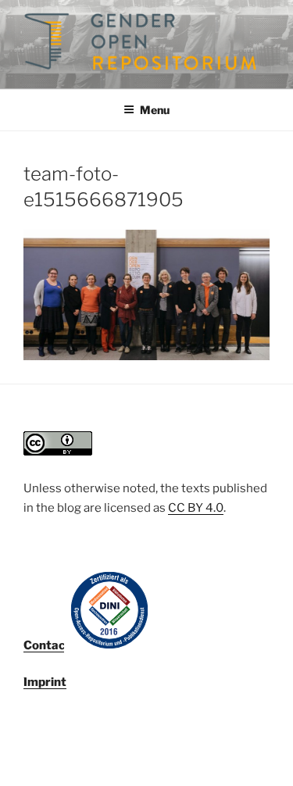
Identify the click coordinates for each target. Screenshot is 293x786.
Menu (155, 109)
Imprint (44, 682)
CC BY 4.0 (195, 508)
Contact (46, 645)
